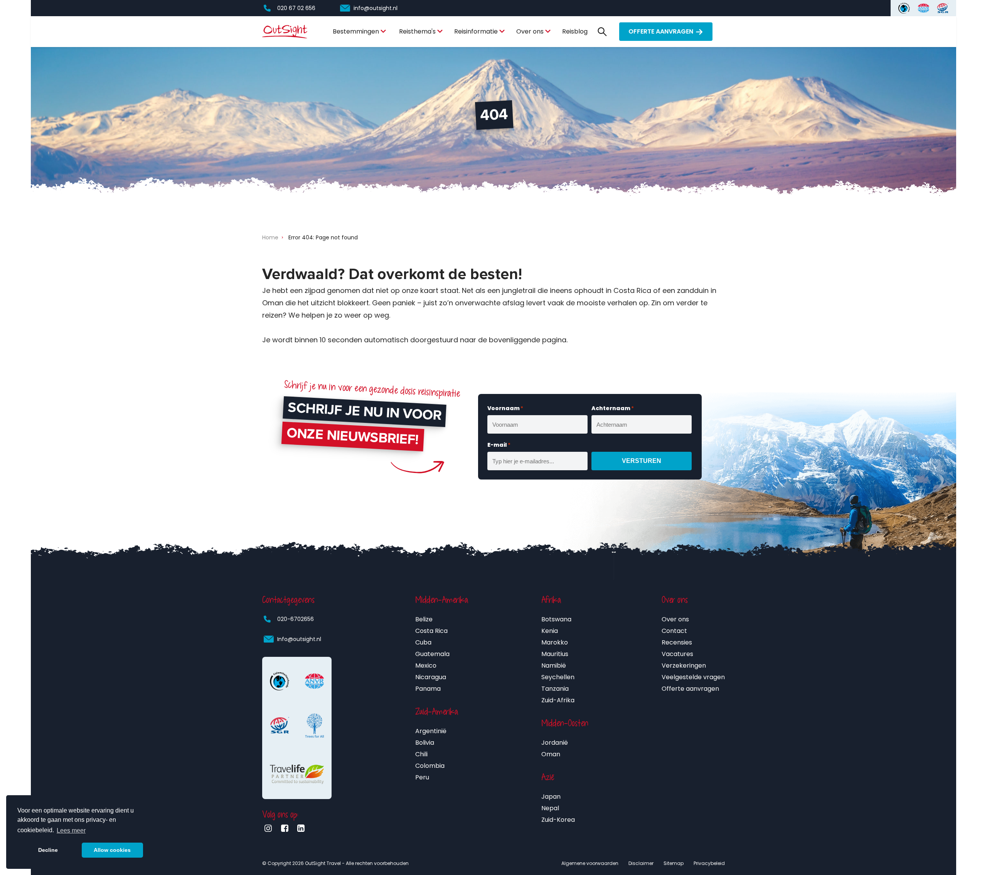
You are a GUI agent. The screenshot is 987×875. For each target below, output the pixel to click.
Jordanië (554, 742)
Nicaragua (430, 677)
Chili (421, 754)
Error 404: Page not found (323, 237)
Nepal (550, 808)
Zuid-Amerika (436, 711)
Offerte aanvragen (660, 31)
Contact (674, 630)
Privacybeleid (709, 863)
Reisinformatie (476, 31)
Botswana (556, 619)
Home (270, 237)
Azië (547, 777)
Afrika (551, 600)
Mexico (425, 665)
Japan (551, 796)
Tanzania (555, 688)
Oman (550, 754)
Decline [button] (48, 850)
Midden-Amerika (441, 600)
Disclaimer (641, 863)
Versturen (641, 461)
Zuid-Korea (558, 819)
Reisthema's (417, 31)
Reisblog (575, 31)
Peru (422, 777)
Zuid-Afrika (557, 700)
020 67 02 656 (296, 8)
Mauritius (554, 654)
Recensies (677, 642)
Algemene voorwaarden (589, 863)
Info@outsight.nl (299, 639)
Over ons (530, 31)
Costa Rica (431, 630)
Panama (428, 688)
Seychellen (557, 677)
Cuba (423, 642)
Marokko (554, 642)
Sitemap (674, 863)
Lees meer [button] (71, 830)
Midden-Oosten (564, 723)
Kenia (549, 630)
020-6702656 (295, 619)
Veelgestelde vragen (693, 677)
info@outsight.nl (375, 8)
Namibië (553, 665)
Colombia (430, 765)
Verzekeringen (684, 665)
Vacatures (677, 654)
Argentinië (430, 731)
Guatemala (432, 654)
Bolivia (424, 742)
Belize (424, 619)
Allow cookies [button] (112, 850)
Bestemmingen (356, 31)
